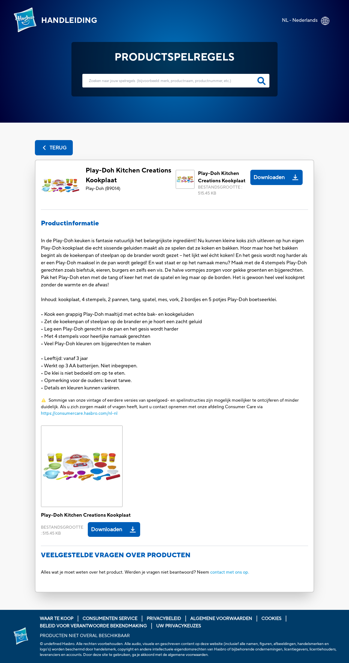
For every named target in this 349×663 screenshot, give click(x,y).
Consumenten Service (110, 618)
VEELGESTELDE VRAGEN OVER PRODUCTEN (116, 555)
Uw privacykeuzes (178, 626)
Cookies (271, 618)
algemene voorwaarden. (188, 654)
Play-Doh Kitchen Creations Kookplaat (128, 175)
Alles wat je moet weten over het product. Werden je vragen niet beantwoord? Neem (125, 572)
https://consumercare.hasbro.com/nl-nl (79, 413)
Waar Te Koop (56, 618)
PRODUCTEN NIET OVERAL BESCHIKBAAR (85, 635)
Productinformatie (70, 223)
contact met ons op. (229, 572)
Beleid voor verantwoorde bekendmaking (93, 626)
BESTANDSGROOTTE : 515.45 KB (220, 190)
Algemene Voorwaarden (221, 618)
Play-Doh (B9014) (103, 188)
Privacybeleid (164, 618)
